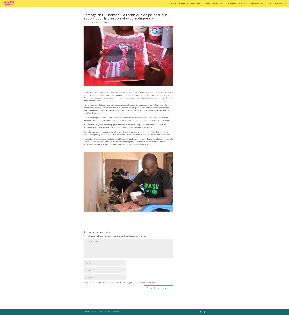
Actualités (232, 3)
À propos (182, 3)
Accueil (173, 3)
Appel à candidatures (214, 3)
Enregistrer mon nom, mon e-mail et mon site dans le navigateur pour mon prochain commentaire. (122, 282)
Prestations (195, 3)
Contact (269, 3)
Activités (242, 3)
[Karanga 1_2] (128, 211)
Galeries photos (257, 3)
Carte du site (280, 3)
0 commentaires (103, 22)
